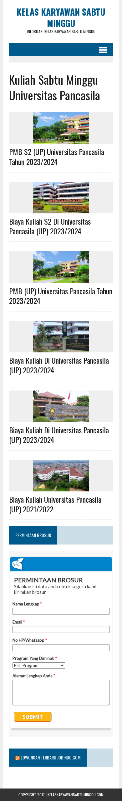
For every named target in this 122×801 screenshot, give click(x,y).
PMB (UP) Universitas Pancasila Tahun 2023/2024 (60, 295)
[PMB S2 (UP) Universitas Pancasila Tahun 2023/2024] (61, 139)
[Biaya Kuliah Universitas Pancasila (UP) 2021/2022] (61, 487)
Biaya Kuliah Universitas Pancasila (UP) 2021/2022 (55, 504)
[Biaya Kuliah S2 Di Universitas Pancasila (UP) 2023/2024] (61, 209)
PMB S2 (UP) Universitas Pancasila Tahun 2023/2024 (56, 156)
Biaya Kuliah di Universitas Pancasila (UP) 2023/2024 (59, 365)
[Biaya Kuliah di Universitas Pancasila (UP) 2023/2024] (61, 348)
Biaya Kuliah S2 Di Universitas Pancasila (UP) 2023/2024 (50, 226)
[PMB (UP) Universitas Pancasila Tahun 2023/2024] (61, 278)
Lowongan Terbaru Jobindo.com (50, 757)
